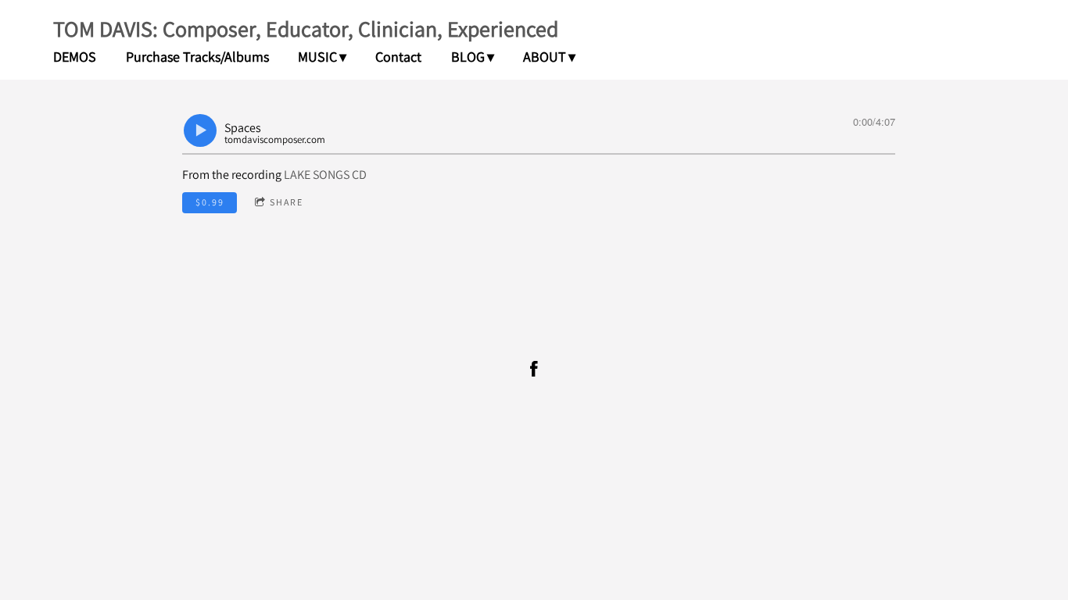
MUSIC (317, 57)
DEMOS (74, 57)
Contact (398, 57)
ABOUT (544, 57)
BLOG (468, 57)
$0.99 (209, 202)
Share (286, 202)
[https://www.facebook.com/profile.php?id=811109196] (534, 369)
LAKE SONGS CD (325, 174)
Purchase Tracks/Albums (197, 57)
